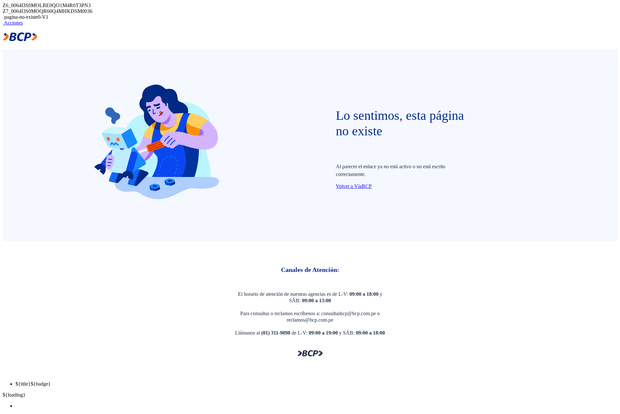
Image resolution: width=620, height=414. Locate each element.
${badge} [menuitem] (33, 384)
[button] (13, 23)
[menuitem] (316, 406)
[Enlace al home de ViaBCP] (20, 39)
